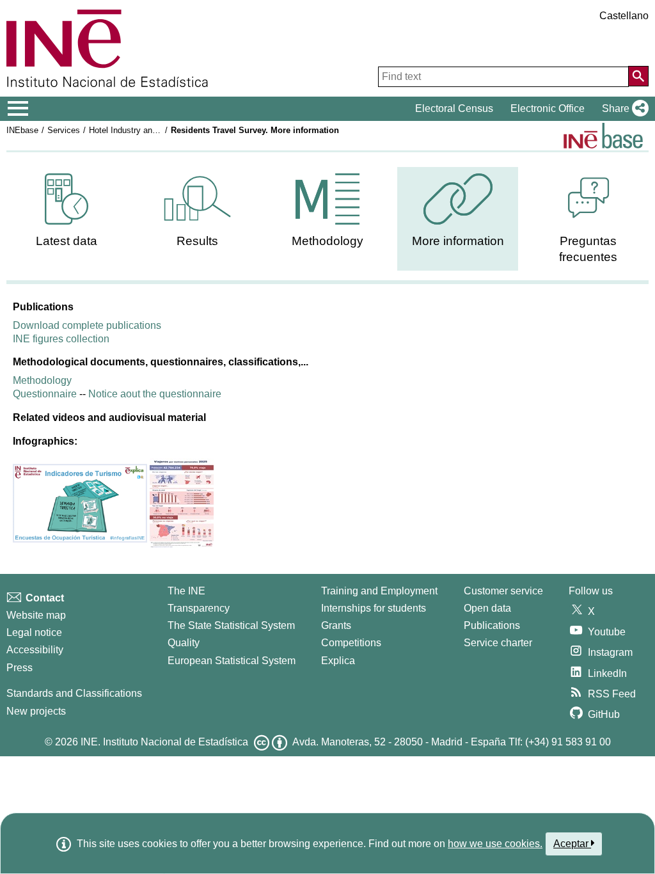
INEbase (22, 130)
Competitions (351, 642)
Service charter (498, 642)
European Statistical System (232, 660)
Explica (338, 660)
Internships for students (373, 608)
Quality (184, 642)
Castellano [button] (624, 15)
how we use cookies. (495, 843)
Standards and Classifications (74, 693)
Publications (492, 625)
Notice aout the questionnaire (154, 393)
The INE (186, 590)
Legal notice (34, 632)
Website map (36, 615)
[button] (623, 108)
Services (63, 130)
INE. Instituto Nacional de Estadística (164, 741)
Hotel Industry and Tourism (139, 130)
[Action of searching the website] (638, 76)
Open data (487, 608)
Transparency (199, 608)
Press (19, 667)
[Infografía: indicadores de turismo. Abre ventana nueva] (81, 502)
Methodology (42, 380)
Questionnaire (45, 393)
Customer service (503, 590)
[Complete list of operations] (603, 135)
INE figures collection (61, 338)
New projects (36, 711)
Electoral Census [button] (454, 108)
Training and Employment (379, 590)
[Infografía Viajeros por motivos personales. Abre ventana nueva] (182, 502)
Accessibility (34, 649)
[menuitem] (66, 211)
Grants (336, 625)
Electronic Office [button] (547, 108)
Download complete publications (87, 325)
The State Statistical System (231, 625)
